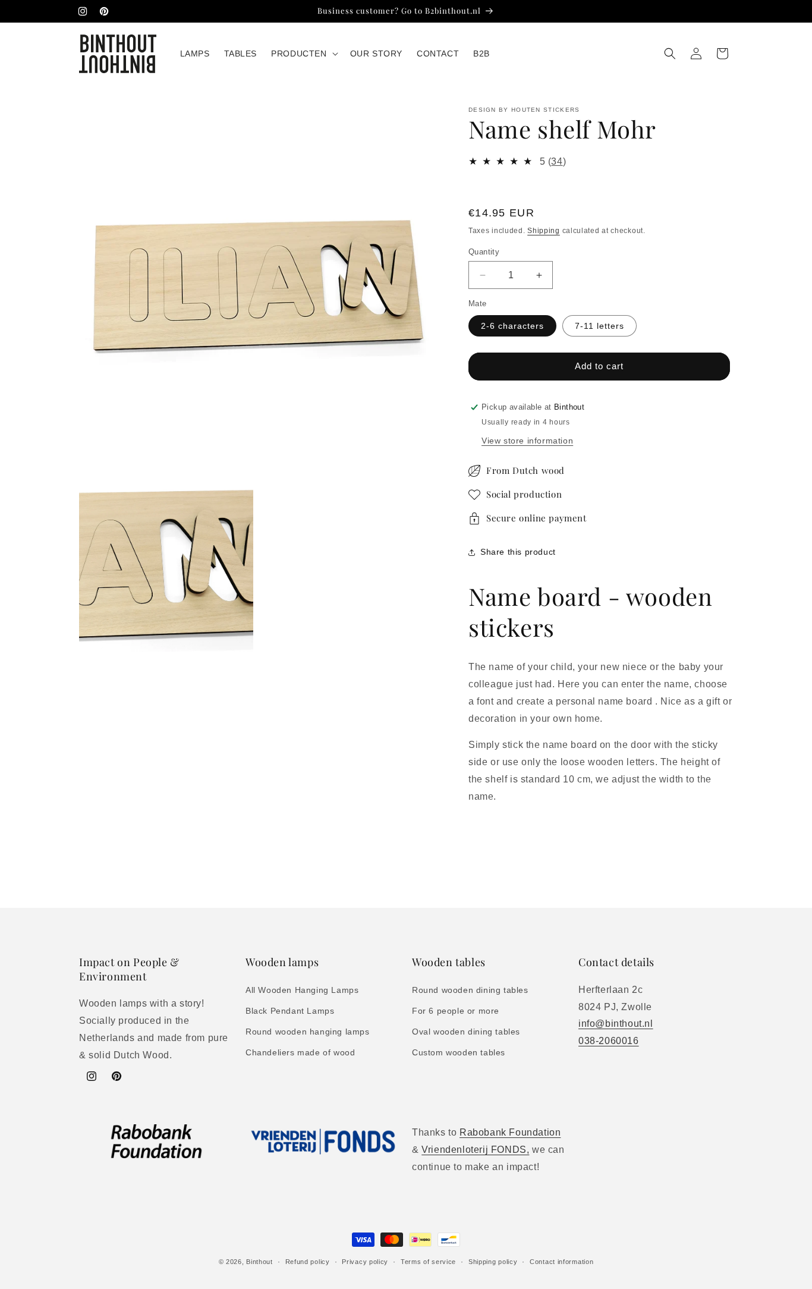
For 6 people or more (455, 1011)
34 (556, 161)
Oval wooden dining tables (466, 1031)
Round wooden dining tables (470, 990)
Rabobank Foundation (510, 1132)
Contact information (561, 1261)
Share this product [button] (518, 552)
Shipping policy (493, 1261)
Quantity (483, 251)
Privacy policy (365, 1261)
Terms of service (428, 1261)
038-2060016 (608, 1041)
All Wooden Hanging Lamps (302, 990)
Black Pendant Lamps (290, 1011)
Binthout (259, 1261)
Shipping (543, 231)
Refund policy (307, 1261)
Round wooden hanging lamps (308, 1031)
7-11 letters (599, 326)
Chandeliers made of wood (300, 1052)
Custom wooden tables (458, 1052)
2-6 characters (512, 326)
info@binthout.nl (615, 1023)
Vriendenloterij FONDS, (475, 1150)
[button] (303, 53)
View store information (527, 440)
